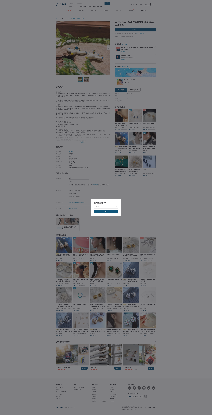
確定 (106, 211)
